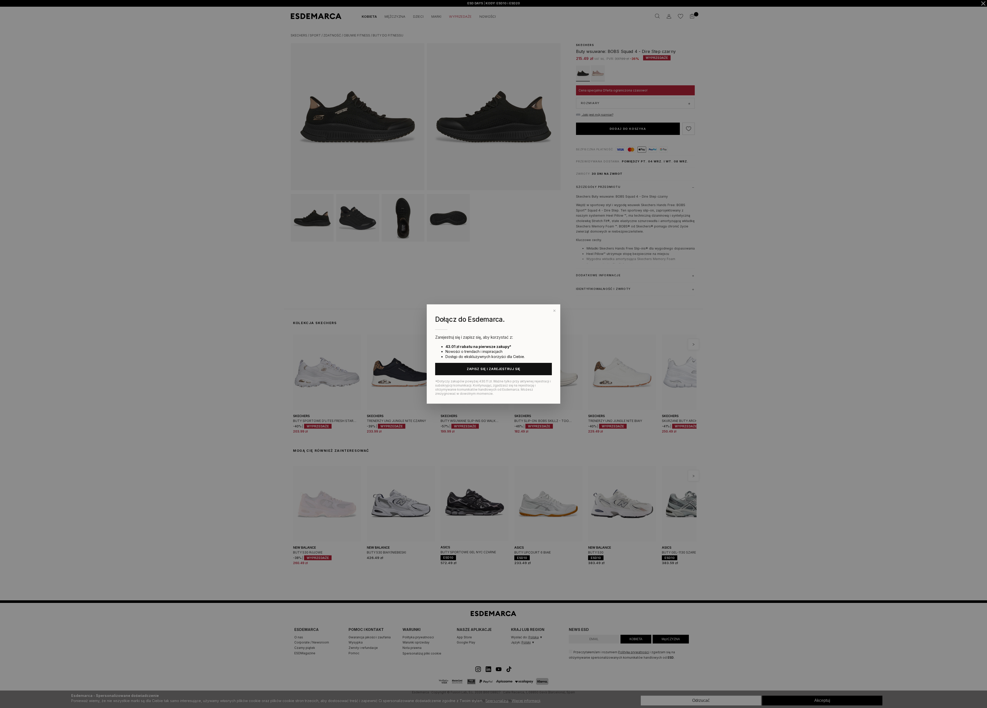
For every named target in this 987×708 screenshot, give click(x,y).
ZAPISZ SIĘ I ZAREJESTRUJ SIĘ (493, 369)
